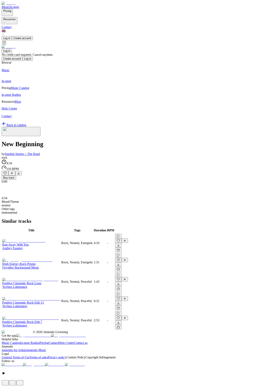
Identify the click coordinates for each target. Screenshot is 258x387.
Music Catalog (11, 343)
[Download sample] (18, 173)
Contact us (80, 343)
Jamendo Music (36, 350)
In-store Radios (30, 343)
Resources (9, 19)
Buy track (9, 177)
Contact (6, 27)
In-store (14, 7)
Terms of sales (39, 357)
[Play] (21, 131)
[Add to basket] (118, 250)
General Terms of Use (16, 357)
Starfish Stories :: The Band (22, 154)
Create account (22, 38)
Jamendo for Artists (14, 350)
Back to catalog (16, 125)
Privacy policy (57, 357)
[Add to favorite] (5, 173)
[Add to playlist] (11, 173)
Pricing (7, 10)
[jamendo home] (9, 3)
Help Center (66, 343)
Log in (6, 38)
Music (5, 7)
